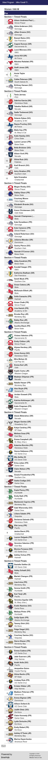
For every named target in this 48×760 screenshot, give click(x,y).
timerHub (5, 757)
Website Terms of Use (35, 757)
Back (3, 746)
